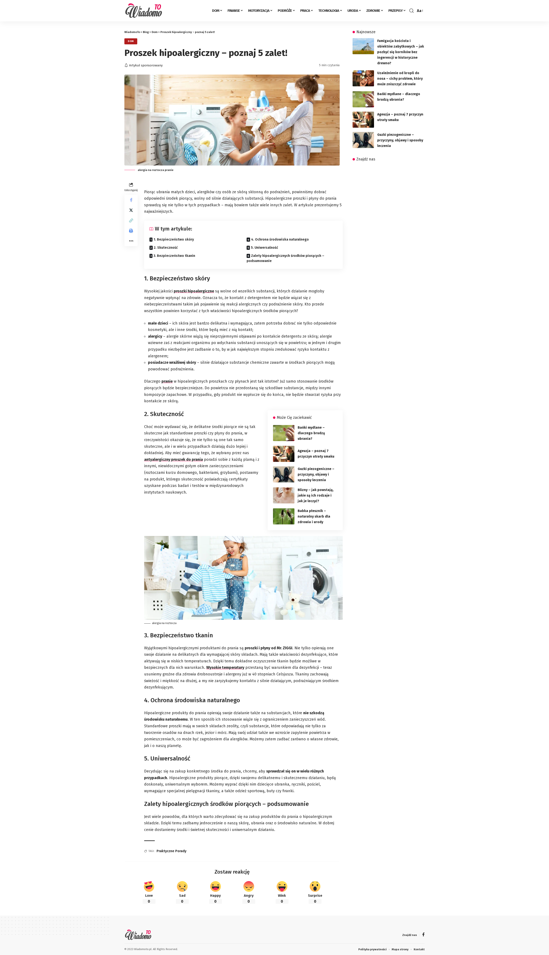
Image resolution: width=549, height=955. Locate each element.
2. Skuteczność (166, 247)
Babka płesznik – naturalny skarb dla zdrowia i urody (314, 516)
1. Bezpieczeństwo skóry (174, 239)
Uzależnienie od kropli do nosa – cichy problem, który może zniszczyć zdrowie (400, 78)
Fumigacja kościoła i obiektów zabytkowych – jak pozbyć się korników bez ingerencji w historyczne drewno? (400, 52)
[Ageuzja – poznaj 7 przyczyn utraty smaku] (283, 454)
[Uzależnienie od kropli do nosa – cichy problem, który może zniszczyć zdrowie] (363, 78)
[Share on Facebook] (131, 200)
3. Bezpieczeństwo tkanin (174, 256)
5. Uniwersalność (264, 247)
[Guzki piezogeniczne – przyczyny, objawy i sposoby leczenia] (283, 474)
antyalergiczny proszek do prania (173, 459)
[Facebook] (423, 935)
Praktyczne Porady (171, 851)
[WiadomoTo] (145, 10)
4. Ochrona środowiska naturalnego (280, 239)
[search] (411, 10)
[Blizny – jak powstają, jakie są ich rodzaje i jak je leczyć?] (283, 495)
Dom (131, 41)
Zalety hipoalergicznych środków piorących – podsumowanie (285, 258)
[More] (131, 241)
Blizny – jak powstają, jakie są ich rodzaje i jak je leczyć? (315, 495)
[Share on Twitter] (131, 210)
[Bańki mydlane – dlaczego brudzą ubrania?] (283, 433)
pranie (167, 381)
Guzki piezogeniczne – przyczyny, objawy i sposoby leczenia (316, 474)
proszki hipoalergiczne (194, 291)
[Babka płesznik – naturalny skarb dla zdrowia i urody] (283, 516)
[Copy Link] (131, 220)
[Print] (131, 230)
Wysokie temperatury (225, 667)
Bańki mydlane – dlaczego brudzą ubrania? (311, 433)
